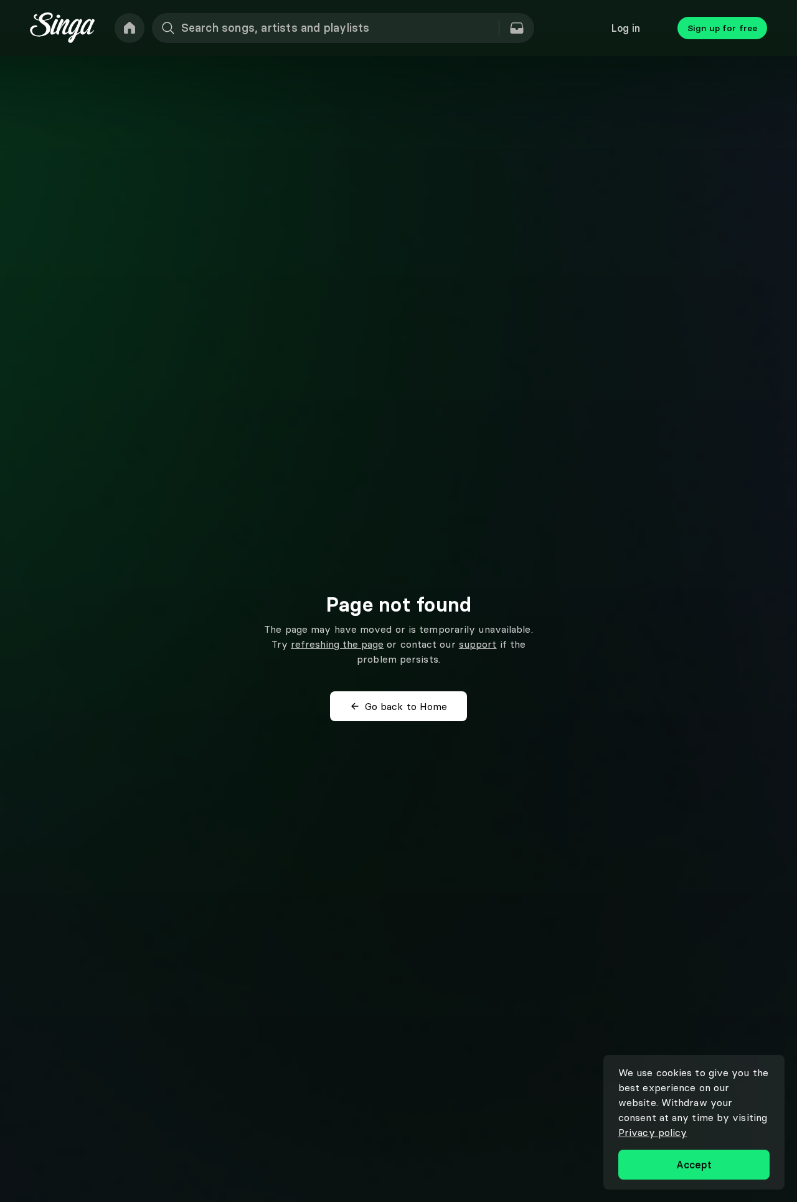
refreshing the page (337, 644)
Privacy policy (652, 1132)
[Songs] (517, 28)
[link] (129, 28)
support (478, 644)
